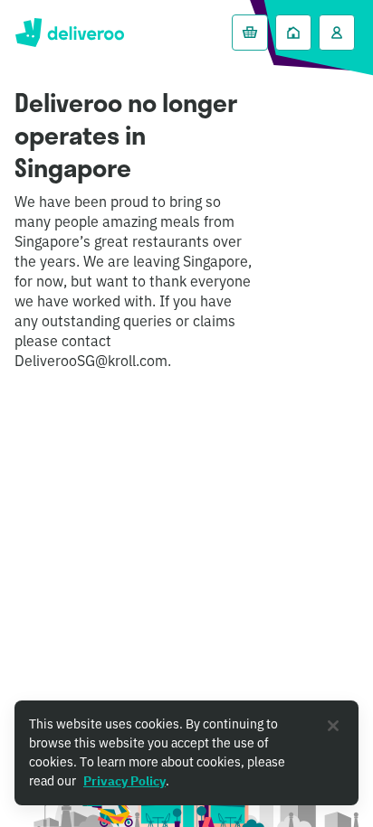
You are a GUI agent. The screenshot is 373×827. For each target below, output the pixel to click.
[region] (186, 752)
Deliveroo (69, 32)
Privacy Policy (124, 781)
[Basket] (250, 32)
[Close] (333, 726)
